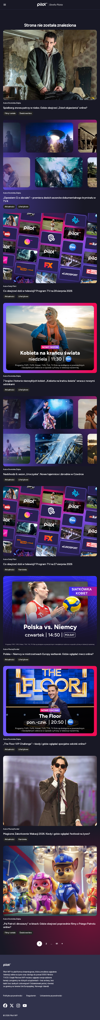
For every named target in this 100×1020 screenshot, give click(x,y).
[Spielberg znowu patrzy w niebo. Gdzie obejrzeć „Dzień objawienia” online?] (50, 65)
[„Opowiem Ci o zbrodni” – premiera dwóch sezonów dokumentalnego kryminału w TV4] (50, 155)
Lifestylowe (23, 206)
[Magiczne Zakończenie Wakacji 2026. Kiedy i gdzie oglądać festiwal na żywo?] (50, 791)
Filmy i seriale (10, 113)
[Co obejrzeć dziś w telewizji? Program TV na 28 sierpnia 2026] (50, 248)
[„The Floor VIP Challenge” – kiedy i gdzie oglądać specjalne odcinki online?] (50, 701)
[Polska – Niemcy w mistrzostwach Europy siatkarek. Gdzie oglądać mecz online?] (50, 611)
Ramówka (22, 569)
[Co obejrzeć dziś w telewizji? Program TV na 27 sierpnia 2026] (50, 521)
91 (57, 943)
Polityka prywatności (12, 995)
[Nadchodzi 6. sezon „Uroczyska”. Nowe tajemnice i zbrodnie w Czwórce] (50, 431)
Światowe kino (26, 113)
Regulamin (31, 995)
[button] (4, 4)
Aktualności (9, 206)
